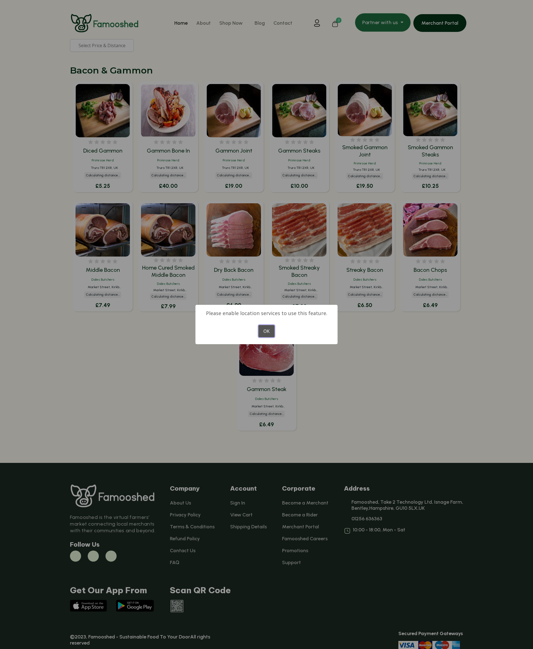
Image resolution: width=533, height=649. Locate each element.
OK (266, 331)
